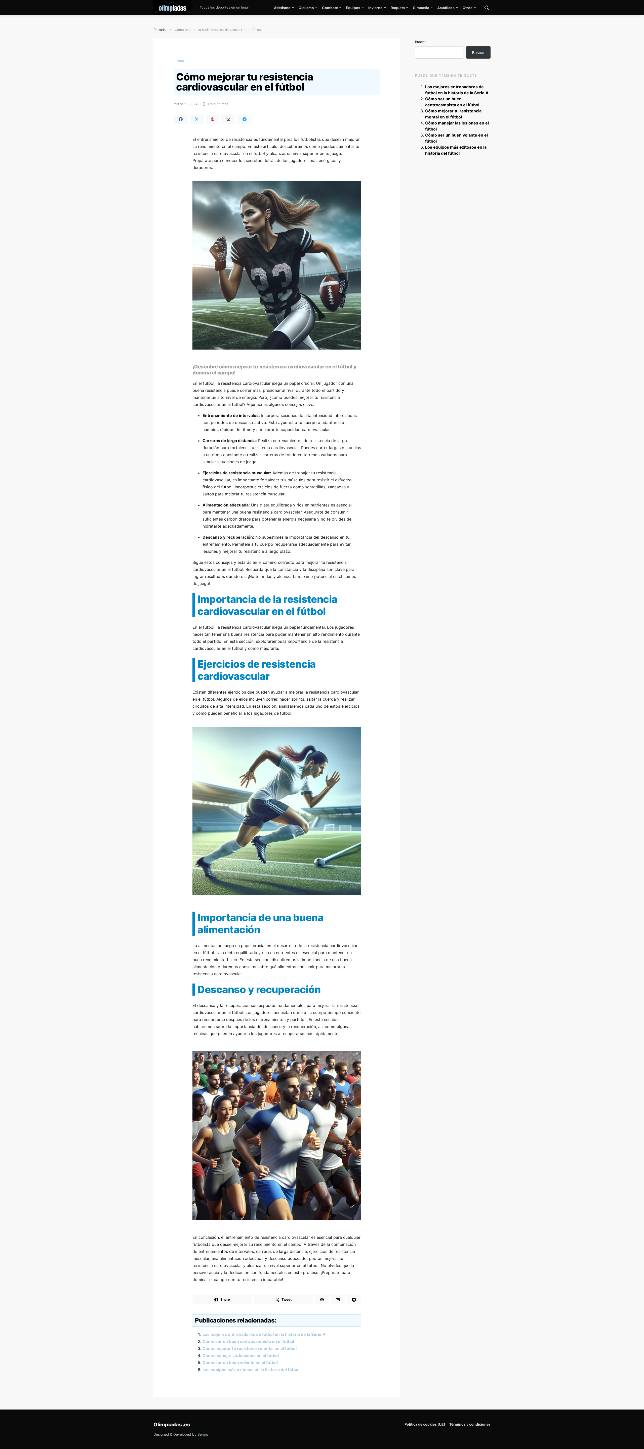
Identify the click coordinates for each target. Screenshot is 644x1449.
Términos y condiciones (470, 1424)
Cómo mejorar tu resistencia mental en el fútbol (250, 1348)
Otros (467, 8)
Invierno (375, 8)
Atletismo (282, 8)
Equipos (353, 8)
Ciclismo (306, 8)
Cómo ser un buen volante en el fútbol (240, 1362)
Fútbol (179, 61)
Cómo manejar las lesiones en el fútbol (241, 1355)
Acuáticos (446, 8)
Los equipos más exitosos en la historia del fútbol (251, 1369)
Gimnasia (421, 8)
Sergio (202, 1434)
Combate (330, 8)
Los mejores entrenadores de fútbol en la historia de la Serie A (264, 1334)
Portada (159, 30)
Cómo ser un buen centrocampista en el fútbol (248, 1341)
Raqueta (398, 8)
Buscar (420, 42)
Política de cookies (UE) (425, 1424)
